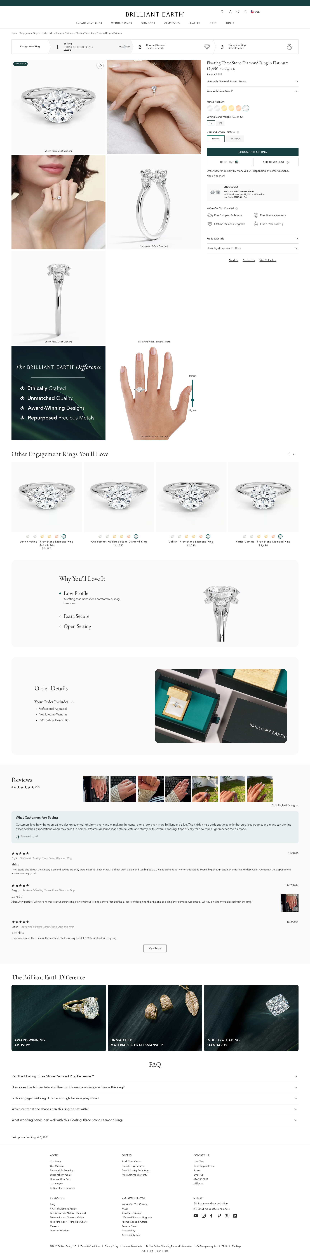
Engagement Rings (29, 33)
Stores (197, 1171)
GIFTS (213, 23)
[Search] (222, 12)
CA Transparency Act (206, 1246)
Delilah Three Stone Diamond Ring (191, 542)
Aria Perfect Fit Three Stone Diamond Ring (119, 542)
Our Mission (57, 1166)
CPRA (224, 1246)
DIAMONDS (148, 23)
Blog (52, 1204)
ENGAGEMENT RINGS (89, 23)
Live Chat (199, 1162)
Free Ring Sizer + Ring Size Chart (68, 1222)
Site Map (236, 1246)
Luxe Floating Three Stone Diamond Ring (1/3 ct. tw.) (47, 543)
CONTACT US (201, 1155)
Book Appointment (204, 1166)
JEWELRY (194, 23)
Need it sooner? (216, 176)
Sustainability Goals (61, 1175)
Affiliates (198, 1184)
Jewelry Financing (131, 1213)
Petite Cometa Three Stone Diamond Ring (263, 542)
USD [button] (166, 1251)
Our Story (55, 1162)
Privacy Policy (112, 1246)
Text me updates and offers (213, 1204)
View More (155, 948)
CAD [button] (151, 1251)
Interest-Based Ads (132, 1246)
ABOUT (230, 23)
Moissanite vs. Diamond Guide (67, 1218)
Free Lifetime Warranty (53, 714)
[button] (253, 83)
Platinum (69, 33)
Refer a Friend (129, 1226)
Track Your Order (131, 1162)
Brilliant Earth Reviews (62, 1188)
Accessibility (128, 1231)
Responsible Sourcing (62, 1171)
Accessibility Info (131, 1235)
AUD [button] (144, 1251)
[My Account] (230, 11)
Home (14, 33)
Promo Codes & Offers (134, 1222)
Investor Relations (60, 1231)
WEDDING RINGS (121, 23)
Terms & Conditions (90, 1246)
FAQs (125, 1209)
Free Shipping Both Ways (136, 1171)
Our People (56, 1184)
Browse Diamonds (154, 48)
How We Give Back (60, 1179)
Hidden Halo (47, 33)
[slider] (192, 400)
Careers (54, 1226)
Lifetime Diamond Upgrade (137, 1218)
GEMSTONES (172, 23)
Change (67, 50)
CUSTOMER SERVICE (133, 1198)
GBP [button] (159, 1251)
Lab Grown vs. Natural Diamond (68, 1213)
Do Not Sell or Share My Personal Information (169, 1246)
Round (59, 33)
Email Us (198, 1175)
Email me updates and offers (214, 1209)
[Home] (155, 14)
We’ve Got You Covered (135, 1204)
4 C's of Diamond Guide (63, 1209)
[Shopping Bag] (245, 11)
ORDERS (126, 1155)
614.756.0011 (201, 1179)
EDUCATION (57, 1198)
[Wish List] (237, 11)
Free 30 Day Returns (133, 1166)
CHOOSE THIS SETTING (252, 152)
